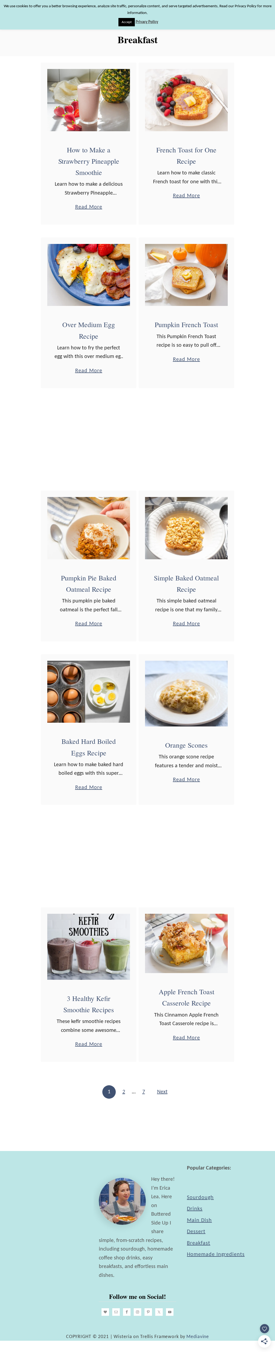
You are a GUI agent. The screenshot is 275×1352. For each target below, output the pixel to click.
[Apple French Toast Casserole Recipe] (186, 943)
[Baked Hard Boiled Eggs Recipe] (88, 692)
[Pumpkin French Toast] (186, 275)
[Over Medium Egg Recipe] (88, 275)
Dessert (196, 1231)
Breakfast (198, 1243)
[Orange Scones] (186, 693)
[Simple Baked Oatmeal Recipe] (186, 528)
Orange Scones (186, 745)
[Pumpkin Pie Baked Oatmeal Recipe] (88, 528)
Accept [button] (127, 22)
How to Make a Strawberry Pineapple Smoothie (88, 161)
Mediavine (197, 1337)
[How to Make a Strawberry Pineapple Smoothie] (88, 100)
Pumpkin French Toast (186, 324)
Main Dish (199, 1220)
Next (162, 1092)
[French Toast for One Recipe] (186, 100)
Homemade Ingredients (216, 1254)
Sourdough (200, 1197)
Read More (88, 208)
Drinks (194, 1209)
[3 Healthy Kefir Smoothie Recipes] (88, 947)
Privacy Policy (147, 22)
